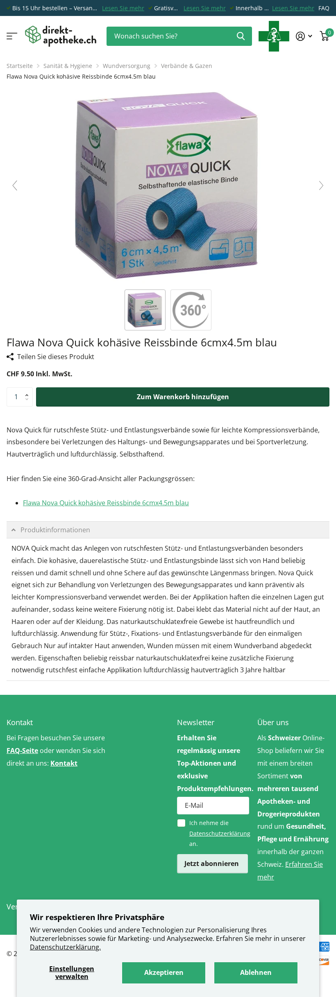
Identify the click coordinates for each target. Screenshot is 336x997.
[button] (28, 390)
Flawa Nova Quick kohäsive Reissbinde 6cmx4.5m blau (106, 502)
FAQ (323, 8)
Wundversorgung (126, 66)
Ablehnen (256, 972)
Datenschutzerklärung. (65, 947)
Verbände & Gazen (186, 66)
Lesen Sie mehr (123, 8)
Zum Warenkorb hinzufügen (183, 396)
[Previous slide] (15, 185)
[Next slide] (321, 185)
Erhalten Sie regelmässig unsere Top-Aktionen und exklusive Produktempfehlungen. (213, 763)
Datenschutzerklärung (219, 833)
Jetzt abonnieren (212, 863)
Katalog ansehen (11, 36)
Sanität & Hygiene (67, 66)
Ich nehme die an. (219, 833)
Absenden (240, 36)
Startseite (20, 66)
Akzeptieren (164, 972)
